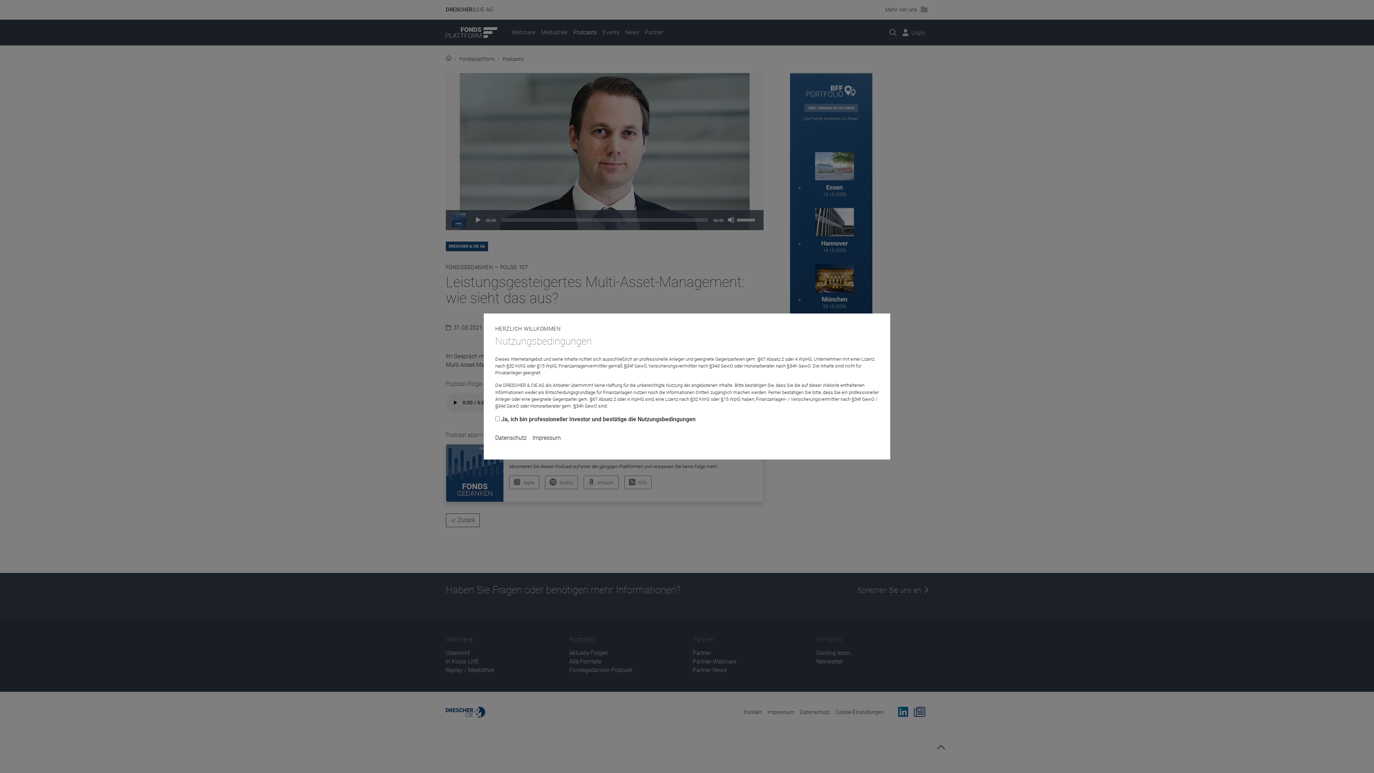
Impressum (546, 437)
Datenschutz (511, 437)
